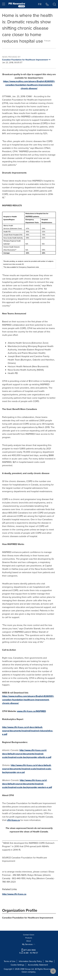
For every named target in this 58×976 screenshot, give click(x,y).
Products (28, 938)
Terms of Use (9, 961)
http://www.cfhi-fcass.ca (14, 894)
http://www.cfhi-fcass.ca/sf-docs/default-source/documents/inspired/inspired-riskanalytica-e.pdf (27, 731)
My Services (27, 944)
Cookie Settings (17, 964)
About (28, 941)
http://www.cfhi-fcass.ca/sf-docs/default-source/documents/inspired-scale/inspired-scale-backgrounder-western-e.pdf (27, 784)
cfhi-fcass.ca (13, 820)
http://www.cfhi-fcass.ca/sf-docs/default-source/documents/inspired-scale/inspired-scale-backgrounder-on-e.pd (27, 769)
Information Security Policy (30, 961)
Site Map (49, 961)
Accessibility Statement (38, 964)
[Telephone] (47, 4)
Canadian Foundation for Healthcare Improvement (27, 917)
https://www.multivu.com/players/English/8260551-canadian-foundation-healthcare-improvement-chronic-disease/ (29, 85)
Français (47, 40)
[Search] (54, 4)
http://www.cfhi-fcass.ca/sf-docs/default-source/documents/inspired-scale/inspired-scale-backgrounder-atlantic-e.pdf (26, 754)
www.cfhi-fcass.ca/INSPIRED (31, 711)
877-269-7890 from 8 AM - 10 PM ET (28, 951)
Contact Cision (28, 934)
